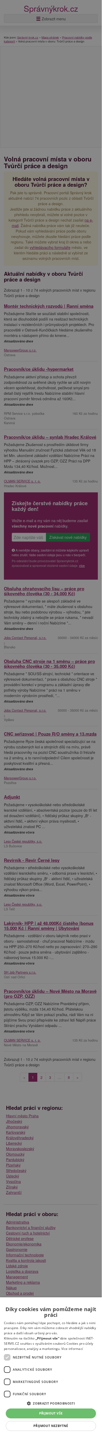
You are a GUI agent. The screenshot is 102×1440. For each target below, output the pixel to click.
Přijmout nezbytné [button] (50, 1426)
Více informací (72, 1349)
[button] (51, 1403)
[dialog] (51, 1366)
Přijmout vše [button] (51, 1413)
